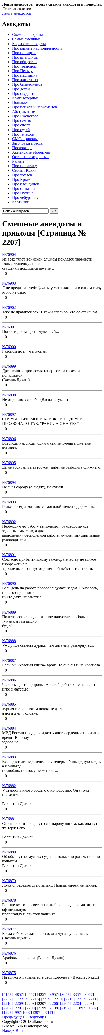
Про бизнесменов (27, 84)
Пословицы (22, 148)
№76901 (9, 327)
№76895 (9, 463)
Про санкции (23, 188)
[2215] (47, 999)
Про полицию (24, 53)
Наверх (8, 1030)
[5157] (8, 994)
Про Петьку (22, 71)
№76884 (9, 728)
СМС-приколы (25, 139)
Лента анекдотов (16, 13)
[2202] (8, 1008)
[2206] (54, 1003)
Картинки (20, 202)
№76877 (9, 929)
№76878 (9, 900)
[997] (18, 1012)
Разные (18, 161)
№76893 (9, 502)
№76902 (9, 307)
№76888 (9, 641)
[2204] (77, 1003)
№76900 (9, 346)
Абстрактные (23, 111)
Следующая (36, 1017)
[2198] (54, 1008)
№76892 (9, 522)
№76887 (9, 660)
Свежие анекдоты (27, 34)
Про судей (21, 129)
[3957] (54, 994)
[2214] (58, 999)
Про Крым (21, 179)
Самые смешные (26, 39)
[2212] (81, 999)
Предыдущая (13, 1017)
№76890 (9, 583)
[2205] (66, 1003)
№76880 (9, 852)
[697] (28, 1012)
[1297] (8, 1012)
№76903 (9, 283)
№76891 (9, 555)
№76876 (9, 953)
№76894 (9, 482)
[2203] (88, 1003)
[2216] (35, 999)
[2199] (42, 1008)
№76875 (9, 973)
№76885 (9, 704)
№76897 (9, 414)
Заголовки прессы (27, 143)
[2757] (8, 999)
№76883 (9, 757)
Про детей (21, 89)
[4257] (42, 994)
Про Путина (22, 193)
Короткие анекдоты (29, 43)
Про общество (24, 62)
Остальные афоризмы (30, 157)
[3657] (66, 994)
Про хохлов (22, 175)
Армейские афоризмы (31, 152)
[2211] (92, 999)
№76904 (9, 254)
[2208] (31, 1003)
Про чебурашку (25, 197)
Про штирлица (25, 57)
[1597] (92, 1008)
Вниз (20, 1030)
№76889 (9, 612)
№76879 (9, 881)
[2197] (66, 1008)
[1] (52, 1012)
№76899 (9, 366)
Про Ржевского (25, 116)
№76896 (9, 439)
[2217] (23, 999)
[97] (46, 1012)
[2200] (31, 1008)
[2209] (19, 1003)
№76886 (9, 680)
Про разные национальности (37, 48)
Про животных (25, 80)
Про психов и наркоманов (34, 107)
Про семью (21, 120)
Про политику (24, 166)
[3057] (88, 994)
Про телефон (23, 134)
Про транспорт (25, 66)
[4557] (31, 994)
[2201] (19, 1008)
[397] (37, 1012)
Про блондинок (25, 184)
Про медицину (25, 75)
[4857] (19, 994)
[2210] (8, 1003)
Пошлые (19, 102)
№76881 (9, 819)
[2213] (70, 999)
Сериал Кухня (24, 170)
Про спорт (21, 125)
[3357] (77, 994)
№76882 (9, 786)
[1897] (81, 1008)
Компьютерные (25, 98)
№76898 (9, 395)
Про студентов (24, 93)
